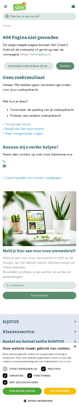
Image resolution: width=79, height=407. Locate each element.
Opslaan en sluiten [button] (22, 391)
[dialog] (39, 375)
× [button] (74, 346)
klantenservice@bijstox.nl (4, 166)
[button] (39, 401)
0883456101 (4, 161)
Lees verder (65, 361)
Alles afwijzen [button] (59, 391)
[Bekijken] (73, 6)
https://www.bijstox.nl (36, 54)
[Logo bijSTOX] (19, 6)
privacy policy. (46, 302)
